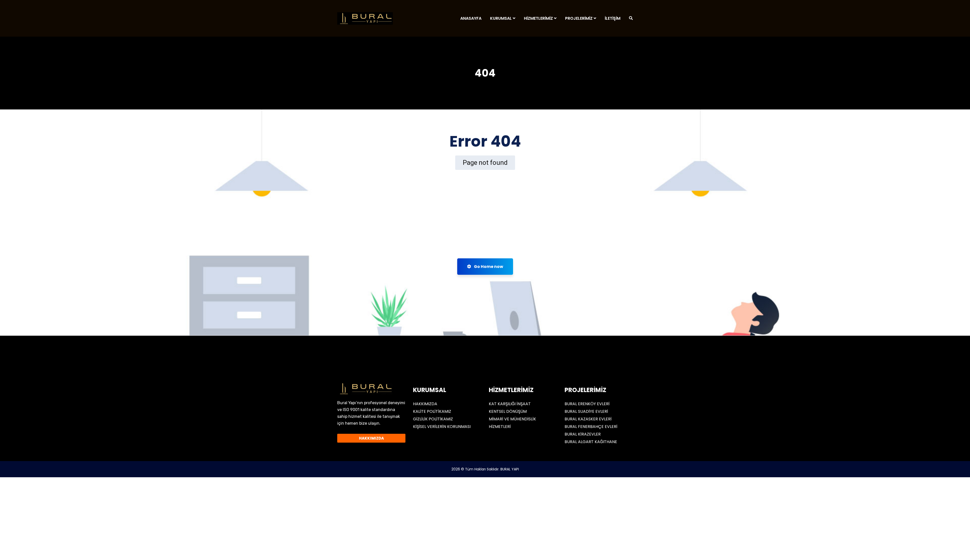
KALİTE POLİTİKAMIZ (432, 411)
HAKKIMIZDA (425, 404)
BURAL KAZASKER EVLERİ (588, 419)
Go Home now (488, 266)
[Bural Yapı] (365, 18)
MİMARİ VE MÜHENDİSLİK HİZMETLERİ (512, 422)
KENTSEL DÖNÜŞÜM (508, 411)
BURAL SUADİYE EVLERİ (586, 411)
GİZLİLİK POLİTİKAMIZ (433, 419)
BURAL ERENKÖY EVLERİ (587, 404)
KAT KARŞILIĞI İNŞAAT (510, 404)
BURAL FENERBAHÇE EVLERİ (591, 426)
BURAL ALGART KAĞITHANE (591, 442)
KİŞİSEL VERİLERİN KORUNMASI (442, 426)
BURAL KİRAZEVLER (583, 434)
